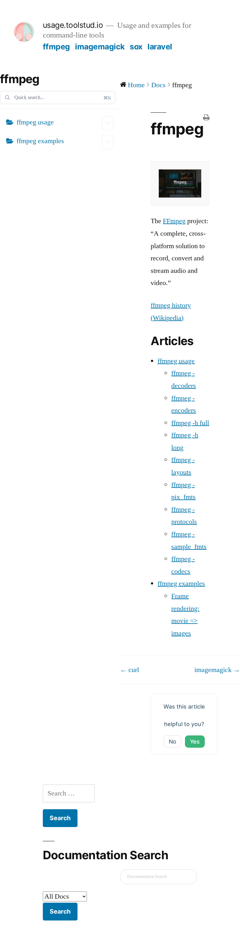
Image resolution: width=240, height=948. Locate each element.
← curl (129, 669)
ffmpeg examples (40, 141)
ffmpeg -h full (190, 423)
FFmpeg (174, 221)
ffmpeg (56, 46)
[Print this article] (206, 118)
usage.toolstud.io (73, 25)
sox (136, 46)
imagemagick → (217, 669)
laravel (160, 46)
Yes (195, 741)
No (172, 741)
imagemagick (100, 46)
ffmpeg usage (35, 122)
